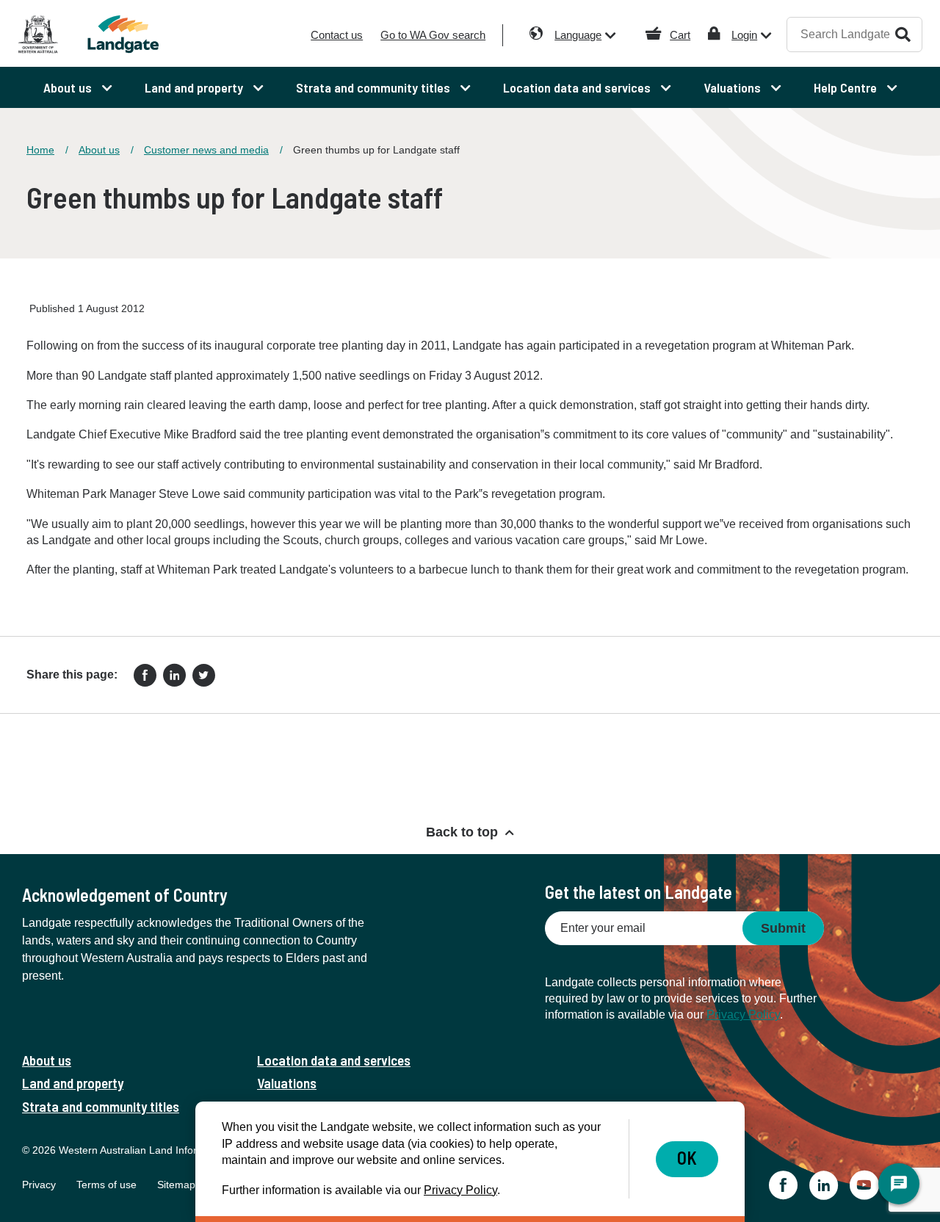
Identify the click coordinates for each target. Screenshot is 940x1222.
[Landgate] (131, 34)
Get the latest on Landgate (638, 891)
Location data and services (334, 1060)
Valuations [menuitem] (734, 87)
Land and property (72, 1082)
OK (687, 1157)
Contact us (337, 35)
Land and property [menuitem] (195, 87)
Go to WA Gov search (432, 35)
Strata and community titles (100, 1106)
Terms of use (106, 1184)
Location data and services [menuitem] (578, 87)
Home (40, 150)
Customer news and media (206, 150)
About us (99, 150)
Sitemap (176, 1184)
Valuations (287, 1082)
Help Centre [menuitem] (847, 87)
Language (577, 35)
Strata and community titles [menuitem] (374, 87)
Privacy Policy (743, 1014)
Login (744, 35)
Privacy (39, 1184)
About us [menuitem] (69, 87)
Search (903, 34)
